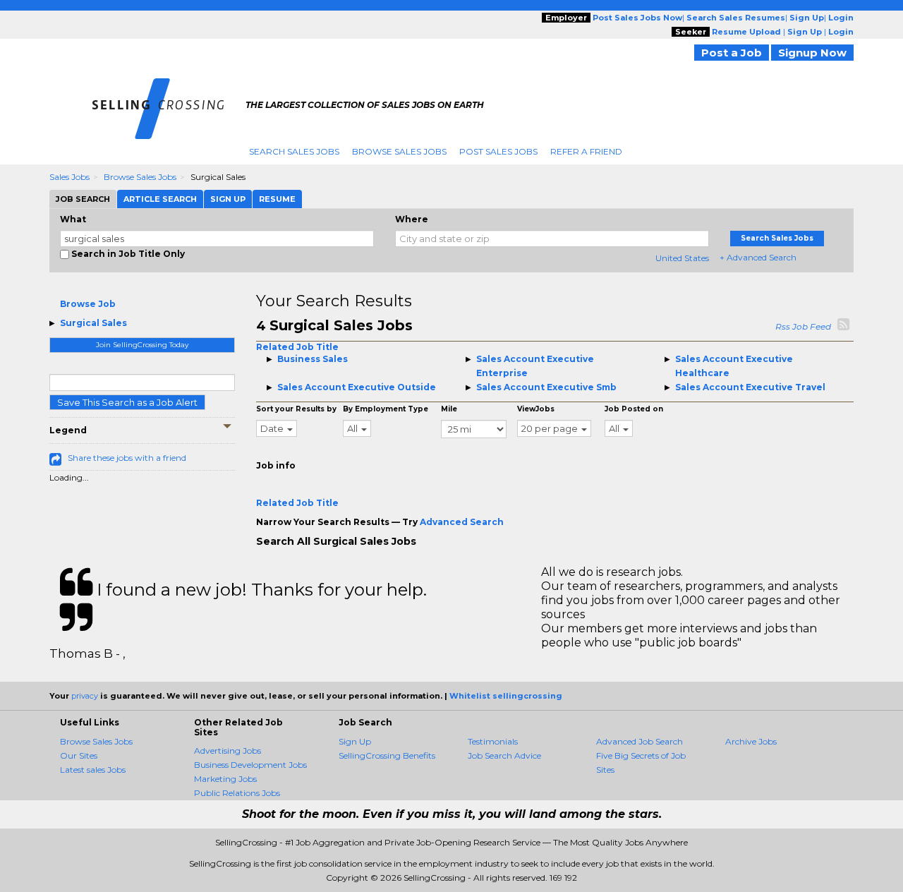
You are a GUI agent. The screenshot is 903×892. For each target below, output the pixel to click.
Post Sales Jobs (498, 151)
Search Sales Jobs (294, 151)
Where (411, 219)
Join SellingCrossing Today (142, 344)
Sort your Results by (296, 409)
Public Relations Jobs (237, 793)
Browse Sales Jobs (399, 151)
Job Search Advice (504, 755)
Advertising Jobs (227, 750)
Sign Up (355, 741)
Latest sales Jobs (93, 769)
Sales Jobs (69, 176)
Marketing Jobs (225, 778)
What (73, 219)
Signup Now (812, 52)
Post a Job (731, 52)
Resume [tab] (277, 199)
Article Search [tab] (160, 199)
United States (682, 258)
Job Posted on (634, 409)
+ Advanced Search (758, 257)
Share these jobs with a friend (127, 457)
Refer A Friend (586, 151)
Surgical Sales (93, 323)
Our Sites (78, 755)
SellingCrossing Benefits (387, 755)
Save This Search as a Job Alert (127, 402)
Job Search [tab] (83, 199)
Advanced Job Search (639, 741)
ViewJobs (535, 409)
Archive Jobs (751, 741)
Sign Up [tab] (228, 199)
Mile (449, 409)
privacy (84, 696)
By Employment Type (385, 409)
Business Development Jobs (250, 764)
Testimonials (493, 741)
